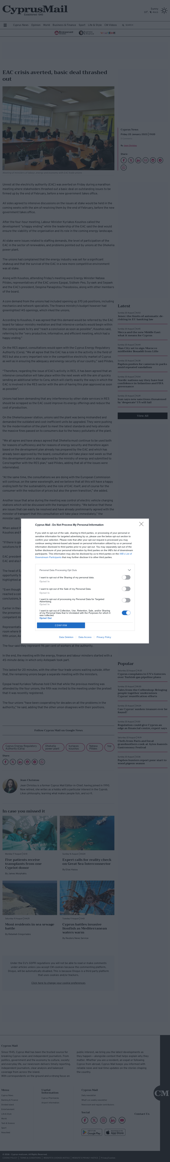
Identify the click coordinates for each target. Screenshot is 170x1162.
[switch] (126, 577)
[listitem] (85, 570)
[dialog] (85, 581)
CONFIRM (61, 625)
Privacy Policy (104, 637)
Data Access (85, 637)
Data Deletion (66, 637)
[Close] (142, 525)
